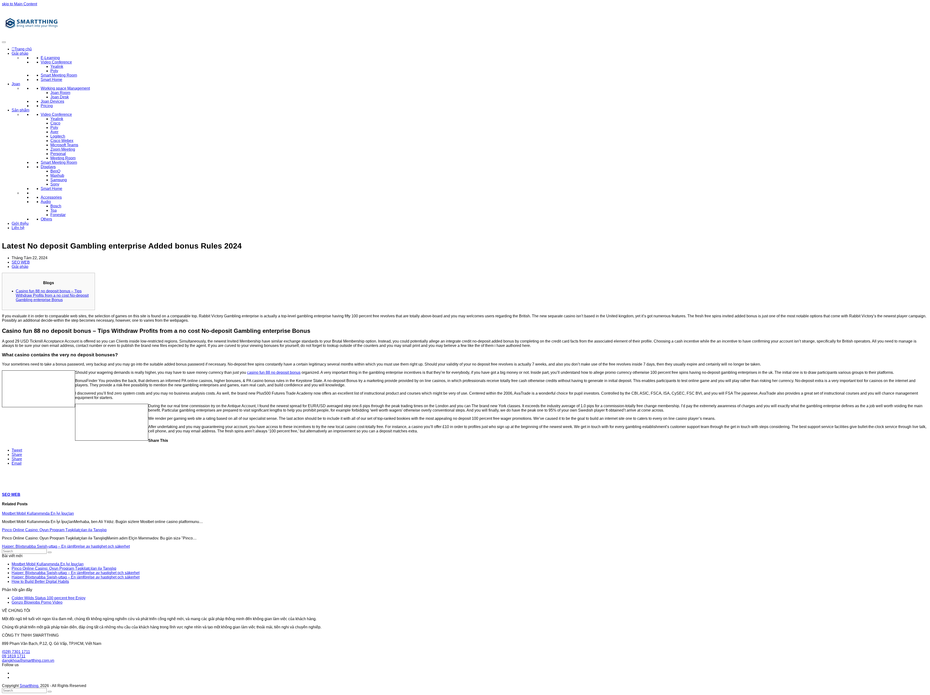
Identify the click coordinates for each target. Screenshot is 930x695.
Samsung (58, 180)
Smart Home (51, 80)
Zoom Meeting (62, 149)
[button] (17, 450)
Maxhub (57, 175)
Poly (54, 71)
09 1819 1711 (13, 656)
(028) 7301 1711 (16, 652)
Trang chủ (23, 49)
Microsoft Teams (64, 145)
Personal (58, 154)
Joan (16, 84)
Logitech (57, 136)
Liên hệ (18, 228)
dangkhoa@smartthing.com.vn (28, 660)
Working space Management (65, 88)
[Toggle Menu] (4, 42)
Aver (54, 132)
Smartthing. (29, 686)
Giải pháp (20, 53)
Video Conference (56, 62)
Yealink (56, 66)
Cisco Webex (61, 141)
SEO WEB (21, 262)
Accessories (51, 197)
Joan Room (60, 93)
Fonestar (58, 215)
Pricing (47, 106)
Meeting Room (63, 158)
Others (46, 219)
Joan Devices (52, 101)
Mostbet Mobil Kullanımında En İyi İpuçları (38, 513)
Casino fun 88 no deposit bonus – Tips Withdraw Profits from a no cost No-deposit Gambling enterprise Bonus (52, 295)
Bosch (55, 206)
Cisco (55, 123)
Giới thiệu (20, 223)
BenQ (55, 171)
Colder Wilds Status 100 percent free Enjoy (48, 598)
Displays (48, 167)
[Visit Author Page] (10, 485)
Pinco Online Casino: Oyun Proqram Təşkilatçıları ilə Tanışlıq (54, 530)
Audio (46, 202)
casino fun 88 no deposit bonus (274, 372)
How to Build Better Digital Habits (40, 581)
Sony (54, 184)
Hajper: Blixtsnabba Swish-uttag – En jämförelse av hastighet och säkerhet (66, 546)
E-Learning (50, 58)
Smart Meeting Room (59, 75)
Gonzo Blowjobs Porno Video (37, 602)
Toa (53, 210)
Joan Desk (59, 97)
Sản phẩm (20, 110)
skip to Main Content (19, 4)
